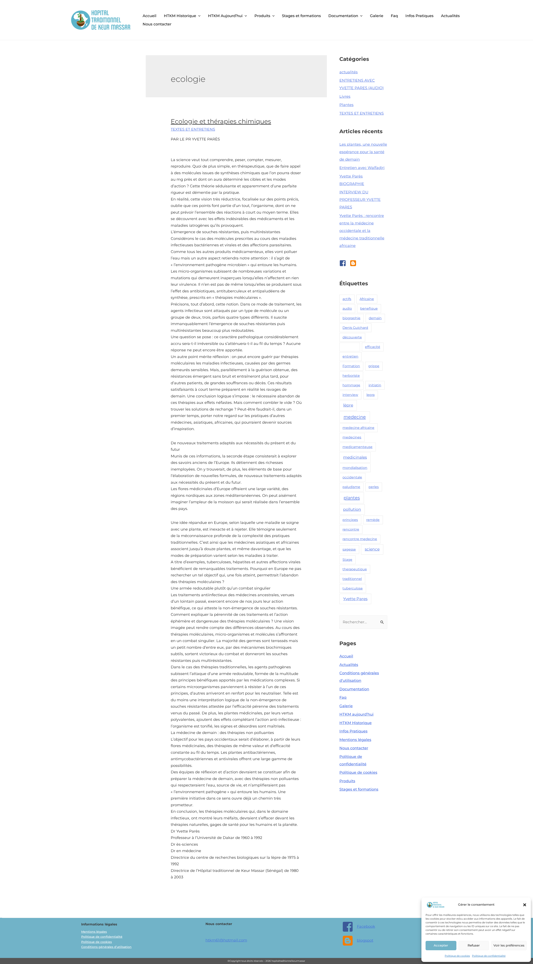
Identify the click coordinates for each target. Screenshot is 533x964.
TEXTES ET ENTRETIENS (193, 129)
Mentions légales (355, 739)
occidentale (352, 477)
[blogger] (354, 263)
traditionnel (352, 579)
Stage (347, 560)
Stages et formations (301, 16)
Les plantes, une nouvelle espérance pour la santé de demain (363, 152)
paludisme (351, 487)
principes (350, 520)
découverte (352, 337)
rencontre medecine (359, 539)
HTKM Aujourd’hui (225, 16)
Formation (351, 366)
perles (374, 487)
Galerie (376, 16)
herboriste (351, 376)
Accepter (441, 945)
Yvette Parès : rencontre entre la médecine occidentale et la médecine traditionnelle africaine (361, 230)
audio (347, 308)
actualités (348, 72)
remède (373, 520)
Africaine (367, 299)
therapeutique (354, 569)
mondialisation (354, 468)
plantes (352, 497)
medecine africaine (358, 428)
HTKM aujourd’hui (356, 714)
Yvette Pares (355, 598)
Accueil (149, 16)
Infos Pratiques (419, 16)
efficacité (372, 347)
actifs (346, 299)
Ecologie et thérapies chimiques (221, 121)
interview (350, 395)
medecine (355, 416)
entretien (350, 356)
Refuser (474, 945)
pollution (352, 509)
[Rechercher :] (363, 622)
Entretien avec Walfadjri (362, 167)
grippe (373, 366)
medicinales (355, 457)
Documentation (343, 16)
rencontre (350, 529)
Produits (262, 16)
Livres (344, 96)
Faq (394, 16)
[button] (525, 905)
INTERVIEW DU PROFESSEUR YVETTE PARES (360, 199)
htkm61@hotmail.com (226, 940)
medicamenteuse (357, 447)
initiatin (375, 385)
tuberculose (352, 588)
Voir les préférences (508, 945)
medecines (351, 437)
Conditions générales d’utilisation (106, 947)
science (372, 549)
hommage (351, 385)
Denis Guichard (355, 328)
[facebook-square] (344, 263)
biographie (351, 318)
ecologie (349, 347)
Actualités (450, 16)
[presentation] (198, 16)
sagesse (349, 549)
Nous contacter (157, 24)
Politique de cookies (457, 955)
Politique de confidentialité (489, 955)
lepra (370, 395)
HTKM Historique (180, 16)
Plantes (346, 105)
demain (375, 318)
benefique (369, 308)
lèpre (348, 405)
